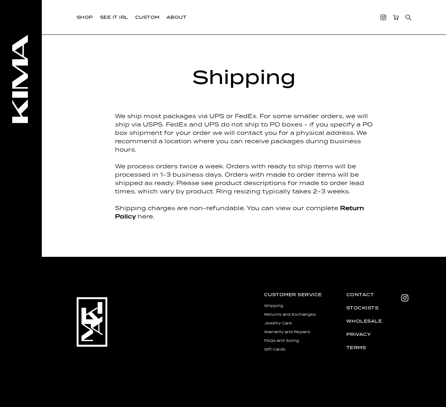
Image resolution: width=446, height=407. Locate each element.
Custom (147, 17)
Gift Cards (274, 349)
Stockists (362, 308)
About (176, 17)
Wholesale (364, 321)
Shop (85, 17)
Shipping (273, 305)
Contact (360, 295)
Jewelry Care (278, 323)
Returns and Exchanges (290, 314)
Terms (356, 348)
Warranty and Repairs (287, 331)
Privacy (358, 334)
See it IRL (114, 17)
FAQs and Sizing (281, 340)
